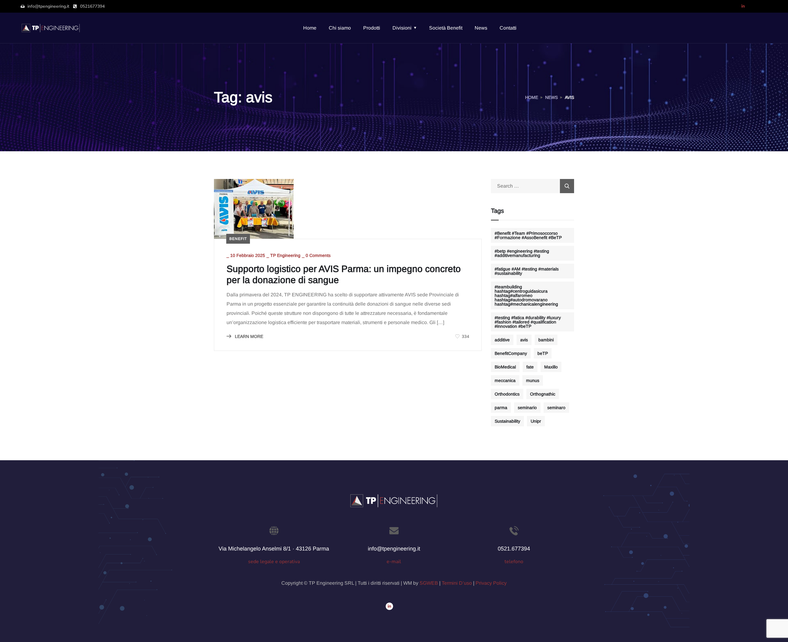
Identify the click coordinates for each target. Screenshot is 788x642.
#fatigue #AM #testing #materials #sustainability (527, 271)
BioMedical (505, 366)
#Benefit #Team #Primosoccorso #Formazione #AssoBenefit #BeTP (528, 235)
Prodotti (371, 27)
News (481, 27)
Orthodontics (507, 394)
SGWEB (429, 583)
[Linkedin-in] (743, 6)
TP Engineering (285, 255)
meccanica (505, 380)
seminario (527, 407)
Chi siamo (340, 27)
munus (532, 380)
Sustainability (507, 421)
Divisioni (402, 27)
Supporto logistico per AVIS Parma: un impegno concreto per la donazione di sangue (344, 274)
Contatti (508, 27)
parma (501, 407)
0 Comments (318, 255)
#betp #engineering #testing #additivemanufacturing (522, 253)
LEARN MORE (248, 336)
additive (502, 339)
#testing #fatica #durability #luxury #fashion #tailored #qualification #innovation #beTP (528, 322)
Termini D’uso (457, 583)
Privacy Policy (491, 583)
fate (530, 366)
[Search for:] (532, 186)
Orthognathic (542, 394)
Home (309, 27)
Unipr (536, 421)
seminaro (556, 407)
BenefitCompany (511, 353)
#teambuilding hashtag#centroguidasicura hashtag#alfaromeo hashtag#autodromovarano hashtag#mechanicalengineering (526, 295)
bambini (546, 339)
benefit (238, 239)
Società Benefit (445, 27)
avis (524, 339)
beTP (542, 353)
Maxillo (551, 366)
